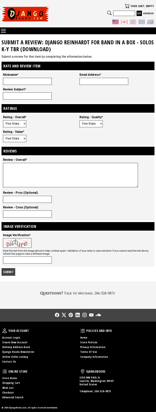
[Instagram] (84, 315)
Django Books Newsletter (18, 352)
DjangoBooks (83, 371)
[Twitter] (64, 315)
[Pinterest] (71, 315)
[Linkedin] (78, 315)
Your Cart (127, 6)
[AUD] (150, 22)
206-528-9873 (102, 391)
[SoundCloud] (98, 315)
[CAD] (124, 22)
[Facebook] (57, 315)
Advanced (148, 13)
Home (83, 337)
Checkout (8, 392)
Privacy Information (93, 347)
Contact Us (9, 361)
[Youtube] (91, 315)
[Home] (40, 14)
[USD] (115, 22)
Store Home (9, 378)
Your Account (5, 331)
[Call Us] (78, 293)
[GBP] (133, 22)
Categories (3, 30)
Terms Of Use (88, 352)
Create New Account (15, 342)
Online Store (5, 371)
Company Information (94, 357)
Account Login (11, 337)
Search (109, 13)
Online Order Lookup (15, 357)
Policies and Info (83, 331)
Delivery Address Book (16, 347)
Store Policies (88, 342)
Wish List (8, 388)
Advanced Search (13, 397)
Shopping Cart (11, 383)
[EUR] (141, 22)
